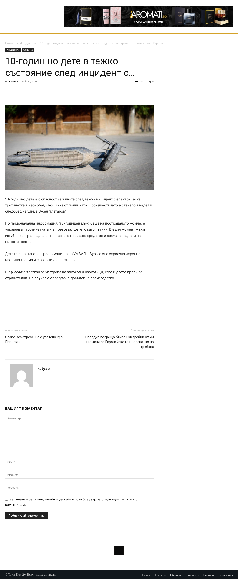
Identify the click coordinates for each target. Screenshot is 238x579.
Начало (10, 43)
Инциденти (28, 43)
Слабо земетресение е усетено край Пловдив (34, 339)
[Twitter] (20, 92)
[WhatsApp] (41, 92)
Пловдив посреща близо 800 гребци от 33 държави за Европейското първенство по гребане (119, 342)
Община (28, 49)
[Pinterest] (31, 92)
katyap (13, 81)
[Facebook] (9, 92)
